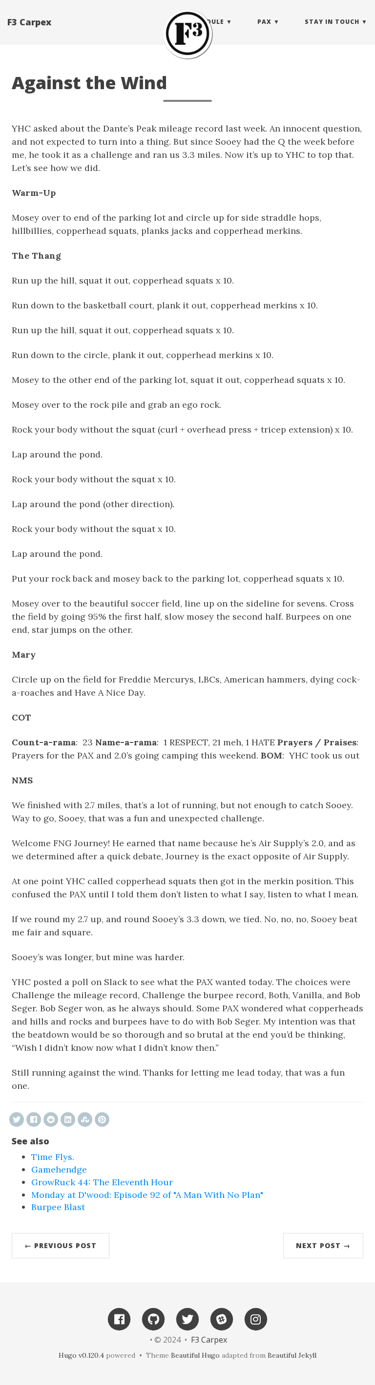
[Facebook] (119, 1318)
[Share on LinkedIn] (68, 1119)
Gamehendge (59, 1169)
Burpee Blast (58, 1207)
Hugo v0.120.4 (81, 1355)
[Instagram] (256, 1318)
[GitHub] (153, 1318)
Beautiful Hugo (195, 1355)
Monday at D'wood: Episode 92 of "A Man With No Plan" (147, 1194)
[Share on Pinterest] (102, 1119)
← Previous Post (60, 1245)
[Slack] (221, 1318)
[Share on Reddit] (50, 1119)
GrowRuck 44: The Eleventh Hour (102, 1182)
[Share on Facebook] (33, 1119)
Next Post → (323, 1245)
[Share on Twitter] (16, 1119)
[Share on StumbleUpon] (85, 1119)
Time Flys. (52, 1156)
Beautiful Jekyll (292, 1355)
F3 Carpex (29, 22)
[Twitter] (187, 1318)
